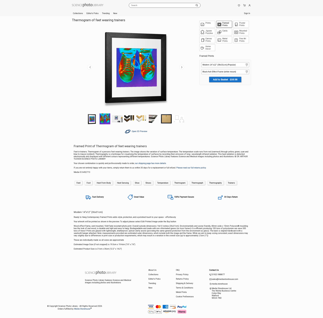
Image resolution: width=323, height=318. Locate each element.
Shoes (148, 183)
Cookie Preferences (185, 296)
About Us (152, 270)
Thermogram (179, 183)
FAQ (178, 270)
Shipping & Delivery (184, 283)
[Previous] (89, 67)
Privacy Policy (182, 274)
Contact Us (214, 270)
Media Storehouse (82, 309)
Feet (78, 183)
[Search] (196, 5)
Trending (106, 13)
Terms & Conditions (184, 288)
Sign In (247, 13)
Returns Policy (182, 279)
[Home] (87, 8)
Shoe (137, 183)
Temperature (162, 183)
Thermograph (197, 183)
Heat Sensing (123, 183)
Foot (89, 183)
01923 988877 (218, 274)
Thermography (215, 183)
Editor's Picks (92, 13)
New (115, 13)
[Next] (181, 67)
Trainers (231, 183)
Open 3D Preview (139, 131)
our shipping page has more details (150, 163)
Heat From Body (104, 183)
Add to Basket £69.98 (225, 79)
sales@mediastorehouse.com (225, 279)
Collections (78, 13)
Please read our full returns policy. (191, 168)
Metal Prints (181, 292)
